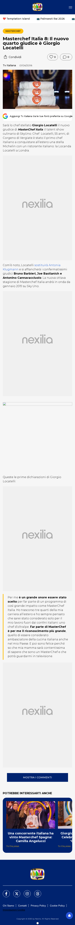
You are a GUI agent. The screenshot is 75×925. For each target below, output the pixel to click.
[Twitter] (14, 891)
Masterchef (13, 31)
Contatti (22, 905)
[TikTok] (35, 891)
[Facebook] (4, 891)
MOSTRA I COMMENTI (37, 777)
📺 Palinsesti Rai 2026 (51, 18)
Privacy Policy (38, 905)
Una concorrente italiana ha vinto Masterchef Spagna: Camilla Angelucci (31, 837)
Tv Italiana (9, 65)
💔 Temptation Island (16, 18)
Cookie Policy (57, 905)
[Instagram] (25, 891)
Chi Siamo (8, 905)
